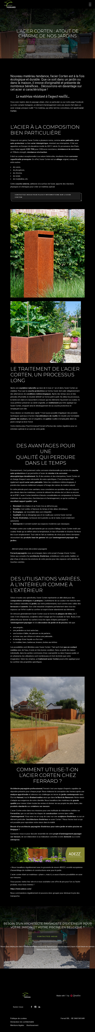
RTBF (17, 495)
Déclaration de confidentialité (22, 1022)
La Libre (66, 492)
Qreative (77, 995)
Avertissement (32, 1025)
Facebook (79, 102)
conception (61, 791)
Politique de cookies (18, 1018)
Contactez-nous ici (18, 834)
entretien (14, 429)
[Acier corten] (47, 253)
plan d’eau (14, 559)
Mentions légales (17, 1025)
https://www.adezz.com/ (21, 889)
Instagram (29, 105)
